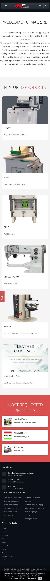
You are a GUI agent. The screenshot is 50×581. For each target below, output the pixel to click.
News (4, 542)
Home (4, 528)
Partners (5, 535)
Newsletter (5, 546)
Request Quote (7, 556)
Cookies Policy (32, 578)
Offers (4, 539)
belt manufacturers (10, 508)
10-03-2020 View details (15, 482)
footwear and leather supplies (32, 499)
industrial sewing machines (34, 508)
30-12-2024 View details (15, 475)
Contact (4, 549)
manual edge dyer (31, 512)
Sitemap (4, 560)
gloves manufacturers (10, 501)
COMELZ (28, 515)
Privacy (4, 553)
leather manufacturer (10, 505)
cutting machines (31, 519)
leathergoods (8, 515)
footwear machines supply (34, 505)
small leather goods (10, 512)
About (4, 532)
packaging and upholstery (12, 498)
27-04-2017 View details (15, 489)
